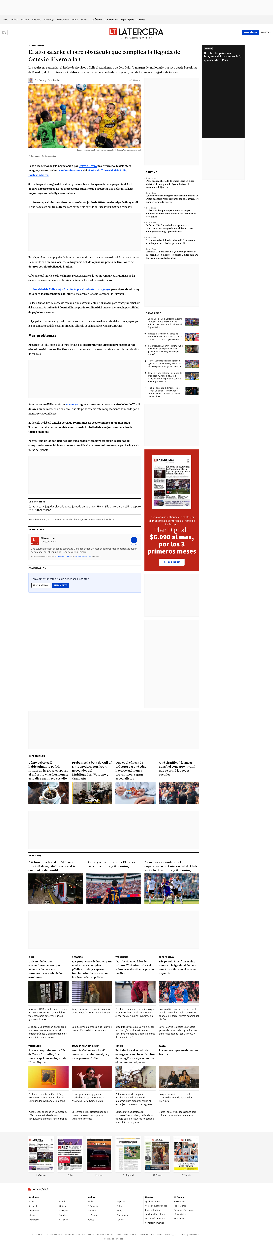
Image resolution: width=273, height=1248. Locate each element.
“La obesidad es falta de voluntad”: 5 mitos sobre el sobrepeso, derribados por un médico (171, 241)
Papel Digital (127, 19)
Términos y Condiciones (62, 556)
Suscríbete (61, 585)
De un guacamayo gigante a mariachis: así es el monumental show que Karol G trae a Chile (89, 1097)
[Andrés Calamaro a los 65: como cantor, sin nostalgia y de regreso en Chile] (92, 1077)
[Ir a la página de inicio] (136, 32)
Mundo (75, 19)
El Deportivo (63, 19)
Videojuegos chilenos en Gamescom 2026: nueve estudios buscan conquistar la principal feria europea (47, 1115)
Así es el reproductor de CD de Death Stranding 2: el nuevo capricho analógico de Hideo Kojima (47, 1056)
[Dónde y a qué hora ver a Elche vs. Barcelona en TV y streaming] (113, 888)
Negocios (36, 19)
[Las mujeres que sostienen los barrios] (179, 1077)
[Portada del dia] (171, 507)
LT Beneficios (111, 19)
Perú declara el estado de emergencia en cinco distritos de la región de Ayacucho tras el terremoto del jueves (170, 184)
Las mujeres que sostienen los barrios (178, 1052)
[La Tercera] (41, 1171)
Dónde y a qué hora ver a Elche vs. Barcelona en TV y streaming (111, 864)
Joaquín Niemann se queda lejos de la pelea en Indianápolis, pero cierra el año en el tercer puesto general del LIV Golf (179, 1014)
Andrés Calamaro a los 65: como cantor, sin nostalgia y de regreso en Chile (90, 1054)
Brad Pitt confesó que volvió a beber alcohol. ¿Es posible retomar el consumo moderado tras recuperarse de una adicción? (135, 1032)
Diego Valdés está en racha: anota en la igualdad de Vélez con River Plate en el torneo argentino (178, 967)
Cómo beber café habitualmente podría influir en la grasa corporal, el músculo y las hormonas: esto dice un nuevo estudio (48, 770)
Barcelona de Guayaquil (93, 519)
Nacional (25, 19)
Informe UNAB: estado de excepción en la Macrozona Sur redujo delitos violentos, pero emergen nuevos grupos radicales (169, 228)
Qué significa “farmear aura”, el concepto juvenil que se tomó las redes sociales (177, 768)
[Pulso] (70, 1171)
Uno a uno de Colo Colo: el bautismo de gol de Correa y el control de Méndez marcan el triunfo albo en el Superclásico (165, 323)
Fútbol (43, 519)
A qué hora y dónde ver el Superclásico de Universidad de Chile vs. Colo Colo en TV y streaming (171, 866)
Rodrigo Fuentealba (49, 80)
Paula (162, 1045)
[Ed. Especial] (128, 1171)
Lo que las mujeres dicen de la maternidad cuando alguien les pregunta (175, 1097)
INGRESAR (266, 32)
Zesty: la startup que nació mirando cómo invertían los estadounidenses (91, 1010)
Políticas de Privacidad (83, 556)
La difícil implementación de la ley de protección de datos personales (92, 1028)
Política (14, 19)
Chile (31, 957)
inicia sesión (40, 585)
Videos (84, 19)
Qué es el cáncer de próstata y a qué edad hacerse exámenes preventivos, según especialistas (131, 770)
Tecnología (49, 19)
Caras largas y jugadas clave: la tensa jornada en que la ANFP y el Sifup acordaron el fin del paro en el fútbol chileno (84, 508)
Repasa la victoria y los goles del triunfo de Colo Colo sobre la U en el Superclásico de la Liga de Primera (165, 336)
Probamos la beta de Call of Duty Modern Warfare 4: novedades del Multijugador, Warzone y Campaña (92, 770)
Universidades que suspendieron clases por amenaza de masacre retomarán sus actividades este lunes (171, 214)
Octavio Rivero (54, 519)
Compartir (35, 156)
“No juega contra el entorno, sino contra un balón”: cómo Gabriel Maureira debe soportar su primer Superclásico (164, 392)
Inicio (5, 19)
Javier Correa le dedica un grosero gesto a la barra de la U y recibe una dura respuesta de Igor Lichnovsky (164, 363)
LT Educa (140, 19)
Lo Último (97, 19)
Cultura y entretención (85, 1045)
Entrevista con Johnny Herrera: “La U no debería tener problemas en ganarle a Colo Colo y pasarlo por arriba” (165, 350)
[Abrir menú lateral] (5, 32)
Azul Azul (110, 519)
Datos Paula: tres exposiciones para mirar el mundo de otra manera (177, 1113)
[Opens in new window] (99, 1171)
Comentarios (50, 156)
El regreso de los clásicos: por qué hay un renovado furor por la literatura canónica (90, 1115)
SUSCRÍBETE (172, 562)
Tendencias (121, 957)
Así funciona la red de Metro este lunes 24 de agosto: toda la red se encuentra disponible (52, 866)
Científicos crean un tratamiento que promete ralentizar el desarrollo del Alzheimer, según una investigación (134, 1012)
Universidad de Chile (71, 519)
